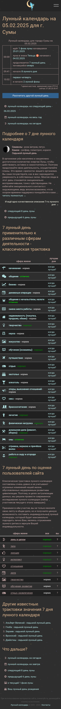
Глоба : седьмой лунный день (22, 627)
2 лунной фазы (31, 81)
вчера (30, 65)
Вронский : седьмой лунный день (24, 635)
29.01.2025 (19, 51)
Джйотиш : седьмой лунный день (24, 640)
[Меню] (56, 5)
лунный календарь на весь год (25, 117)
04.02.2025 (19, 58)
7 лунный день (37, 62)
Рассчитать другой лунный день (31, 95)
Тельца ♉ (33, 55)
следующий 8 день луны (21, 211)
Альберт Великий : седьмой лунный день (28, 622)
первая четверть (22, 77)
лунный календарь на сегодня (24, 123)
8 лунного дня (29, 71)
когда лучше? (52, 268)
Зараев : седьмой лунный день (23, 631)
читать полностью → (14, 195)
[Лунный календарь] (30, 5)
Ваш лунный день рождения (23, 689)
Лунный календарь (19, 705)
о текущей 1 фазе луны (20, 682)
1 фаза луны (25, 48)
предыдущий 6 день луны (22, 217)
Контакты (46, 705)
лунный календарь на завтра (24, 664)
